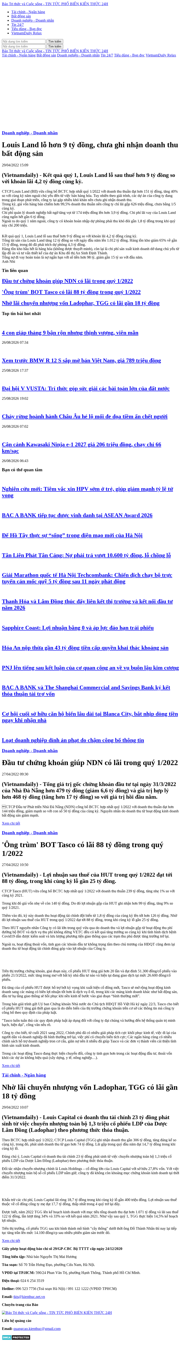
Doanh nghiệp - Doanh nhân (32, 20)
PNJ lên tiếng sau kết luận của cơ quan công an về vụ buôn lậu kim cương (90, 668)
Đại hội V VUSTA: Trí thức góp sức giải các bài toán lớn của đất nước (86, 388)
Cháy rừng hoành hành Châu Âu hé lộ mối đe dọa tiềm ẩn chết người (85, 416)
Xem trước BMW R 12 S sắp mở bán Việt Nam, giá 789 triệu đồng (81, 360)
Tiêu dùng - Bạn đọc (26, 29)
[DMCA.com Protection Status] (16, 1339)
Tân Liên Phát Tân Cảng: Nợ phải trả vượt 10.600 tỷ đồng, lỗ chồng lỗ (86, 555)
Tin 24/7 (17, 25)
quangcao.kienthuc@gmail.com (37, 1329)
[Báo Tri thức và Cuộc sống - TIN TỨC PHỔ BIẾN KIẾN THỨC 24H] (57, 1313)
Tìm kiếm (54, 41)
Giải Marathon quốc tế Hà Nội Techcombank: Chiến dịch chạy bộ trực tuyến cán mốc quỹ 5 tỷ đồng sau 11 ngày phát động (87, 578)
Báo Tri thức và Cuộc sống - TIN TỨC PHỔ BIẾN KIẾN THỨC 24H (55, 4)
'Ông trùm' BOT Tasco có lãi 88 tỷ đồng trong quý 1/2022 (71, 292)
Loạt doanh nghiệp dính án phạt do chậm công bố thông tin (73, 740)
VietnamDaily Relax (26, 33)
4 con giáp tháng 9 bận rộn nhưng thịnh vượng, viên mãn (70, 333)
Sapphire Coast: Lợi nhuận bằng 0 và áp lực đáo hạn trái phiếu (78, 628)
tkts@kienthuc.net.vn (29, 1297)
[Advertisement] (90, 93)
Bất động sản (21, 16)
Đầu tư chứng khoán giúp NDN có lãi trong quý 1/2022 (67, 281)
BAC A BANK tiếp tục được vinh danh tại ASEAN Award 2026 (77, 515)
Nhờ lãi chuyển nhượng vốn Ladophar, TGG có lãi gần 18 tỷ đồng (81, 303)
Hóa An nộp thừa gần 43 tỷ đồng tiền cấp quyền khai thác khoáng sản (85, 648)
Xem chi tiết (11, 823)
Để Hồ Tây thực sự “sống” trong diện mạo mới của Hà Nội (72, 535)
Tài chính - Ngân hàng (28, 12)
